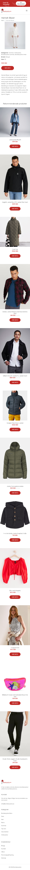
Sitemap (3, 858)
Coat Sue (15, 249)
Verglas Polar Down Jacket (15, 423)
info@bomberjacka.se (7, 804)
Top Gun (3, 828)
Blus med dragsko (15, 590)
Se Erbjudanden (21, 3)
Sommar (11, 53)
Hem (2, 20)
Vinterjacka (17, 53)
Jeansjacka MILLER (15, 140)
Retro (3, 822)
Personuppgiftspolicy (7, 855)
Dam (2, 816)
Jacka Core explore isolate (15, 486)
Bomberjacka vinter (20, 54)
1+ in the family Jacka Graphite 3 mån (15, 533)
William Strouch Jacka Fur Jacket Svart (15, 376)
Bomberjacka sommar (7, 54)
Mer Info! (7, 68)
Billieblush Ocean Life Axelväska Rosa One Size (15, 695)
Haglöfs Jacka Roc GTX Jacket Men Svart (15, 202)
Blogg (3, 845)
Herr (2, 819)
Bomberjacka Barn (6, 813)
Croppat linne (15, 648)
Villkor (3, 852)
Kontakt (3, 849)
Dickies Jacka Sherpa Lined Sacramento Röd (15, 312)
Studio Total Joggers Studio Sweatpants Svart (15, 760)
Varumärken (4, 832)
